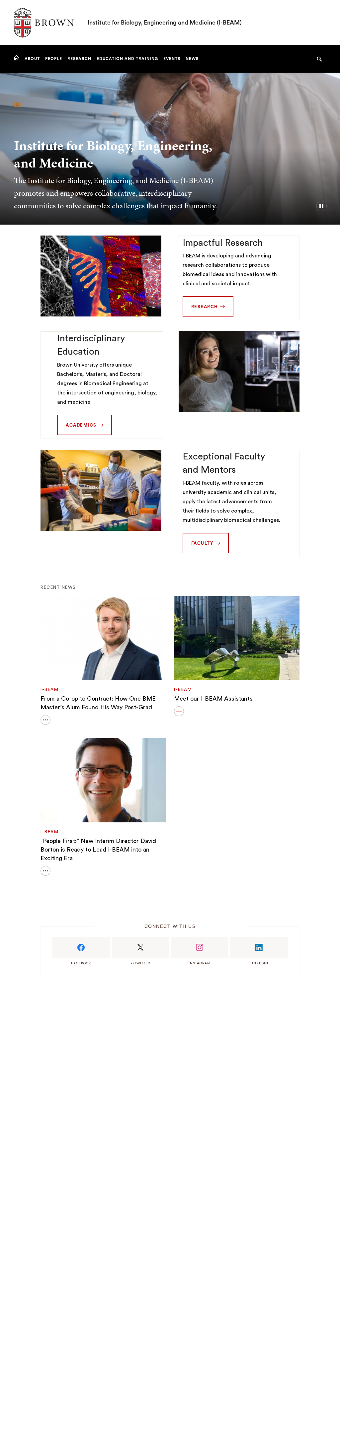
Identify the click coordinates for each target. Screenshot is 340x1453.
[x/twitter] (140, 947)
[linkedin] (259, 947)
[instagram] (199, 947)
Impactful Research (223, 242)
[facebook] (81, 947)
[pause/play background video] (321, 206)
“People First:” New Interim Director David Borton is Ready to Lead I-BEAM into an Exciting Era (98, 849)
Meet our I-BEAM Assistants (213, 699)
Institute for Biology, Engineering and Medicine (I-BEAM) (165, 23)
